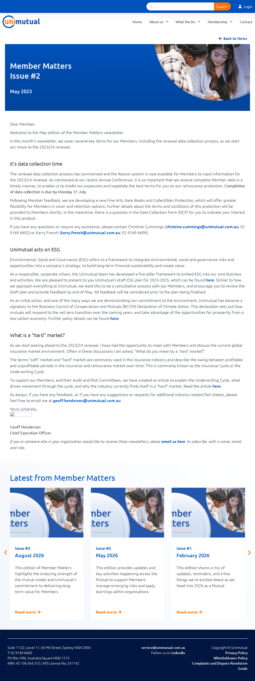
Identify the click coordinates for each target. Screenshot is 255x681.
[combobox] (180, 6)
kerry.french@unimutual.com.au (90, 232)
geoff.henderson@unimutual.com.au (87, 400)
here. (217, 386)
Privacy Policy (236, 652)
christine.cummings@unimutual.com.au (202, 226)
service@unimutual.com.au (163, 647)
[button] (5, 552)
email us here (173, 441)
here (210, 279)
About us (156, 21)
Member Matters (41, 65)
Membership (217, 21)
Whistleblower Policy (231, 658)
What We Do (185, 21)
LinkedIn (178, 652)
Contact (246, 21)
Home (137, 21)
